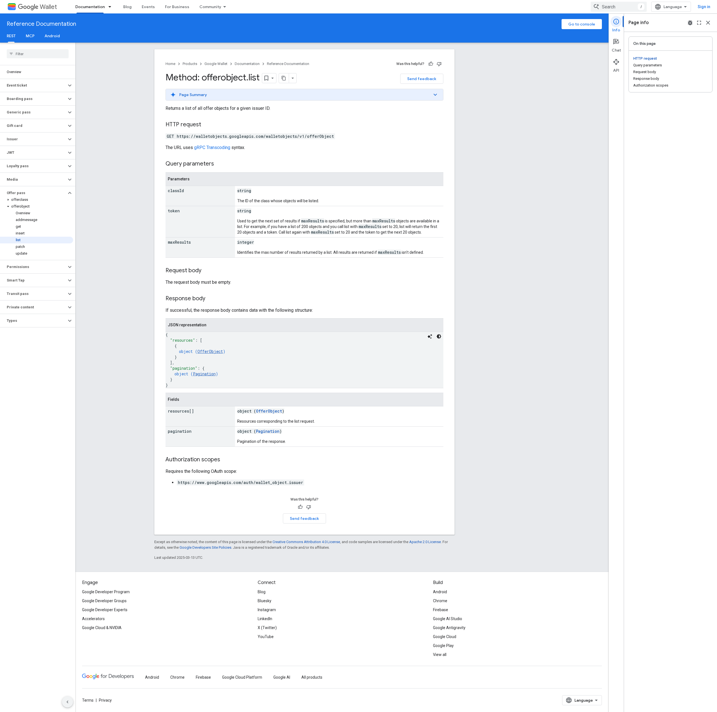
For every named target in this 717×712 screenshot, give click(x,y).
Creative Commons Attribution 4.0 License (306, 542)
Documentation (90, 6)
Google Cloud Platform (242, 677)
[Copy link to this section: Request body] (207, 270)
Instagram (267, 610)
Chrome (440, 601)
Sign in (704, 6)
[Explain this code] (429, 336)
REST (11, 35)
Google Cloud (444, 636)
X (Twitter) (267, 627)
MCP (30, 35)
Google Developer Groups (104, 601)
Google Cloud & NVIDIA (102, 627)
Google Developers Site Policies (205, 547)
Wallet (48, 7)
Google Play (443, 645)
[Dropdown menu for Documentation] (111, 6)
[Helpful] (431, 64)
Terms (88, 700)
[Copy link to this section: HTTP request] (206, 125)
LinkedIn (265, 618)
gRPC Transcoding (212, 147)
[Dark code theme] (438, 336)
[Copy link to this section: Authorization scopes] (225, 460)
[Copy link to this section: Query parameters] (219, 164)
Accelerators (93, 618)
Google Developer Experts (104, 610)
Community (210, 6)
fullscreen (699, 22)
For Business (177, 6)
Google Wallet (215, 64)
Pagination (204, 373)
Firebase (440, 610)
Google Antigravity (449, 627)
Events (148, 6)
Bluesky (264, 601)
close (708, 22)
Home (170, 64)
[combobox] (619, 7)
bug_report (690, 22)
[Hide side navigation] (67, 702)
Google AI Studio (447, 618)
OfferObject (210, 351)
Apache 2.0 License (425, 542)
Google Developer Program (106, 592)
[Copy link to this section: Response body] (211, 298)
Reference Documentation (41, 23)
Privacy (105, 700)
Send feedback (421, 78)
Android (52, 35)
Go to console (581, 24)
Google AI (281, 677)
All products (311, 677)
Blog (127, 6)
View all (439, 654)
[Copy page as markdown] (284, 78)
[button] (33, 85)
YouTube (266, 636)
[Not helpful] (439, 64)
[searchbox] (38, 53)
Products (190, 64)
